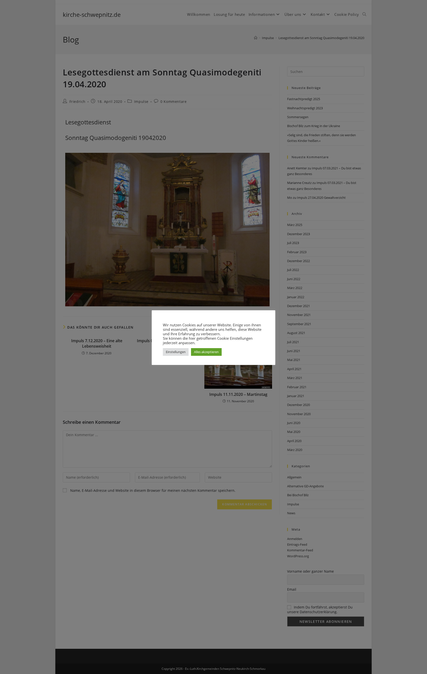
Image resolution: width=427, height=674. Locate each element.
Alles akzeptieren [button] (206, 352)
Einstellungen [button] (176, 352)
